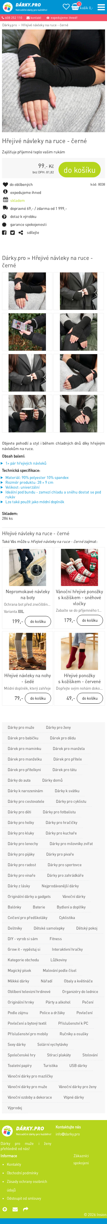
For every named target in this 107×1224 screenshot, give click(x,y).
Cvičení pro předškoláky (27, 917)
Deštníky (15, 928)
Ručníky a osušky (74, 1033)
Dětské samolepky (49, 928)
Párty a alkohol (58, 1002)
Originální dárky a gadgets (29, 896)
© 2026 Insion (95, 1214)
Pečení (87, 1002)
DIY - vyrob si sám (23, 938)
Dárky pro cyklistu (71, 801)
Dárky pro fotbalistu (59, 811)
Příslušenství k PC (73, 1023)
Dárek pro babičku (23, 737)
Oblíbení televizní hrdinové (29, 991)
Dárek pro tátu (64, 769)
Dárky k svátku (67, 790)
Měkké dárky (18, 980)
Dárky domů (52, 780)
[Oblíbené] (66, 7)
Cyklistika (67, 917)
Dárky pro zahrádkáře (65, 875)
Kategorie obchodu (23, 959)
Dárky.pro (9, 25)
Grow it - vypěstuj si (24, 949)
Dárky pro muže (21, 727)
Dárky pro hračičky (61, 822)
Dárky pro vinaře (21, 875)
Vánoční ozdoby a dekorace (30, 1097)
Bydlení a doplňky (71, 906)
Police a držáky (52, 1012)
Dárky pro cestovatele (26, 801)
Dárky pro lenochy (23, 843)
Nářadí (46, 980)
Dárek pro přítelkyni (24, 769)
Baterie (39, 906)
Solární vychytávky (52, 1044)
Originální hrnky (21, 1002)
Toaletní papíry (20, 1065)
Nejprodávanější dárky (60, 885)
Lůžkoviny (59, 959)
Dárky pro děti (19, 811)
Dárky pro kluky (21, 832)
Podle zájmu (18, 1012)
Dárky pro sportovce (65, 864)
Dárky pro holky (21, 822)
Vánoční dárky (73, 896)
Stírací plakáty (59, 1054)
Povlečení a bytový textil (27, 1023)
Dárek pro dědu (63, 737)
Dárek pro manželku (25, 759)
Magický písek (19, 970)
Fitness (56, 938)
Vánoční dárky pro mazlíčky (30, 1075)
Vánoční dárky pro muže (27, 1086)
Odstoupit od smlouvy (24, 1198)
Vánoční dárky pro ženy (77, 1086)
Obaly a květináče (78, 980)
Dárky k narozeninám (25, 790)
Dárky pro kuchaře (61, 832)
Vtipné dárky (74, 1097)
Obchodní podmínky (22, 1173)
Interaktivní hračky (67, 949)
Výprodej (15, 1107)
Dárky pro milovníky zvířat (71, 843)
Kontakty (14, 1164)
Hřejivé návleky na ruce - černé (44, 25)
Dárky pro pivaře (60, 854)
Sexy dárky (17, 1044)
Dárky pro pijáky (21, 854)
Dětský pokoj (86, 928)
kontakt (35, 18)
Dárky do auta (19, 780)
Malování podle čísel (59, 970)
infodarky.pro (68, 1134)
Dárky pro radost (22, 864)
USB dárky (78, 1065)
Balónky (14, 906)
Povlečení (84, 1012)
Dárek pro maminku (24, 748)
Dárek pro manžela (69, 748)
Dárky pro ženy (58, 727)
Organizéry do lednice (80, 991)
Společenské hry (21, 1054)
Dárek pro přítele (67, 759)
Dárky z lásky (19, 885)
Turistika (50, 1065)
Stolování (90, 1054)
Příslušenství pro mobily (28, 1033)
